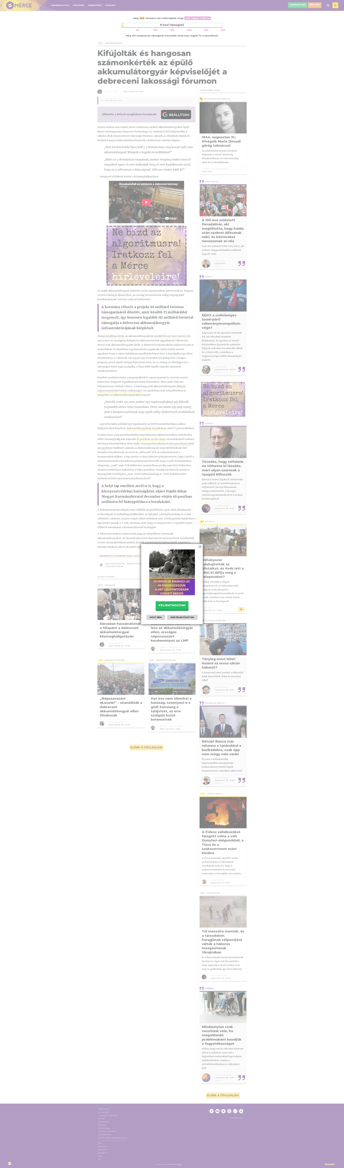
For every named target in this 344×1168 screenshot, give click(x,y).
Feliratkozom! (172, 605)
